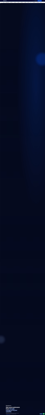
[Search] (33, 0)
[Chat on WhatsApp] (43, 413)
